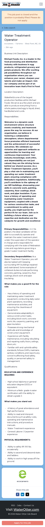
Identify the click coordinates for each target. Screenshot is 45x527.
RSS (13, 505)
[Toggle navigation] (41, 4)
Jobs (19, 505)
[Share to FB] (17, 494)
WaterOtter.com (26, 509)
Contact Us (29, 505)
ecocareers (8, 44)
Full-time (19, 44)
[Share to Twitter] (27, 494)
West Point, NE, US (33, 44)
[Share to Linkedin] (22, 494)
